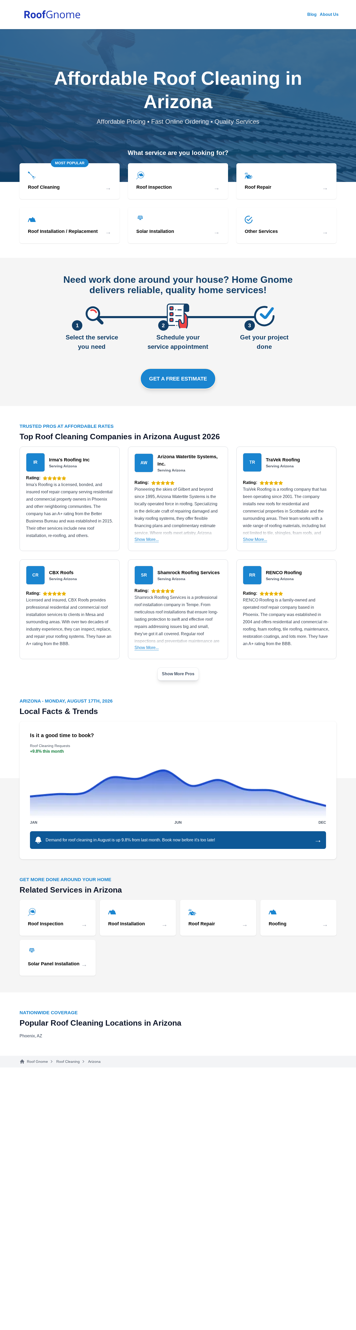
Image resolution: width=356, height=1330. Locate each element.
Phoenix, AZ (31, 1036)
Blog (312, 14)
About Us (329, 14)
